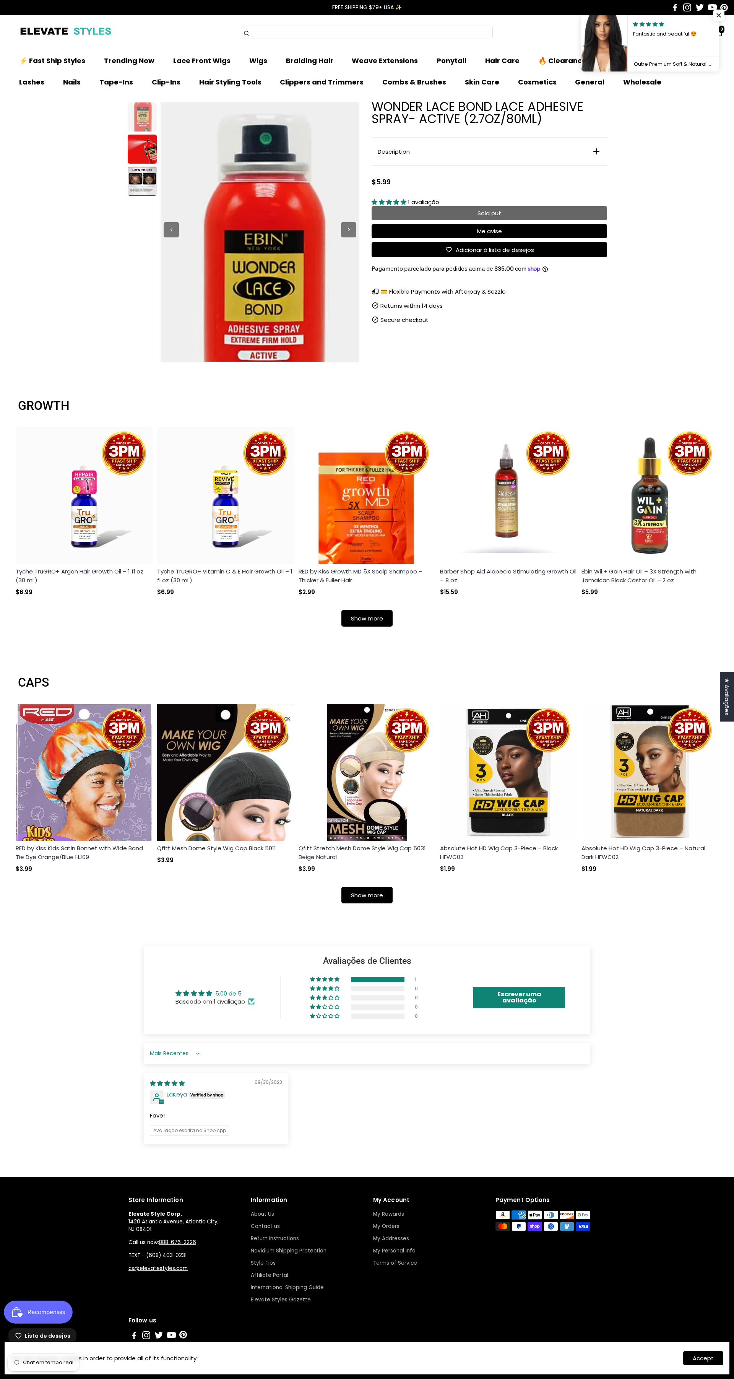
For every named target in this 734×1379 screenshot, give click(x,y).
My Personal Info (394, 1250)
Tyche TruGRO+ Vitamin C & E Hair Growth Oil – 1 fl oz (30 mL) (224, 575)
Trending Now (129, 60)
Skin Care (482, 82)
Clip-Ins (166, 82)
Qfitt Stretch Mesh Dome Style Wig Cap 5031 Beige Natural (362, 852)
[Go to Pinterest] (724, 7)
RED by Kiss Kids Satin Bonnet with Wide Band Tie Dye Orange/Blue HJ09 (79, 852)
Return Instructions (275, 1238)
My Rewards (388, 1214)
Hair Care (502, 60)
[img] (167, 1083)
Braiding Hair (309, 60)
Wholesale (642, 82)
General (589, 82)
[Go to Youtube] (712, 7)
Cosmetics (537, 82)
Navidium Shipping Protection (288, 1250)
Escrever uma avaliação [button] (519, 997)
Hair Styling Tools (230, 82)
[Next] (348, 229)
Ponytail (451, 60)
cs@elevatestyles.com (158, 1268)
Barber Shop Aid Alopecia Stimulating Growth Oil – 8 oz (508, 575)
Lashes (31, 82)
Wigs (258, 60)
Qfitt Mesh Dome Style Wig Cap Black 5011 (216, 848)
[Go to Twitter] (700, 7)
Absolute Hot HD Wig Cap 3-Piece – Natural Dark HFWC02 (643, 852)
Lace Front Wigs (202, 60)
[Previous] (171, 229)
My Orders (386, 1226)
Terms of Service (395, 1263)
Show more (367, 618)
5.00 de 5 (228, 993)
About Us (262, 1214)
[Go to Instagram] (687, 7)
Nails (72, 82)
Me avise (489, 231)
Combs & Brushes (414, 82)
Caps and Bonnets (661, 60)
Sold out (489, 213)
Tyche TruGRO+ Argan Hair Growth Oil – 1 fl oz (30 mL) (79, 575)
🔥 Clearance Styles (574, 60)
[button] (390, 202)
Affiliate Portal (269, 1275)
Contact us (265, 1226)
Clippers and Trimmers (322, 82)
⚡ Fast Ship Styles (52, 60)
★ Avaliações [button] (727, 696)
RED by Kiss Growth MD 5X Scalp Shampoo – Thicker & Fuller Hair (360, 575)
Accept (703, 1358)
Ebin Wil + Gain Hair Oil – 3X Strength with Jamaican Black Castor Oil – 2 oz (639, 575)
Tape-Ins (116, 82)
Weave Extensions (385, 60)
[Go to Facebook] (675, 7)
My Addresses (391, 1238)
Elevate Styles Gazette (281, 1299)
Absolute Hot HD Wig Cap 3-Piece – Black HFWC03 (499, 852)
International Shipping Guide (287, 1287)
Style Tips (263, 1263)
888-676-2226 (177, 1242)
